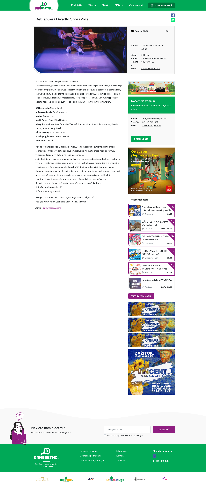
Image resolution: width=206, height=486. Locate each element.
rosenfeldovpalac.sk (151, 125)
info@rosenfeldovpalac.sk (153, 58)
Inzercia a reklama (89, 450)
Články (105, 5)
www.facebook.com (150, 68)
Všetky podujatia (141, 296)
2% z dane (121, 460)
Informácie (121, 450)
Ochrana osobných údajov (92, 460)
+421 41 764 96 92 (150, 122)
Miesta (92, 5)
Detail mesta (141, 139)
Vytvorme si (136, 5)
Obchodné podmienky (90, 455)
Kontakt (120, 455)
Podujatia (76, 5)
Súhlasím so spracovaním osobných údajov (125, 435)
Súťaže (119, 5)
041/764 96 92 (147, 61)
